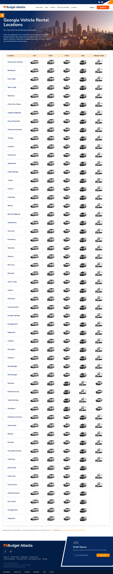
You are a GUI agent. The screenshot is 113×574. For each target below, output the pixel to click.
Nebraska (36, 572)
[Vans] (83, 62)
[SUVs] (51, 62)
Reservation (39, 7)
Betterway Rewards (63, 7)
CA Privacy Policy (22, 559)
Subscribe (103, 555)
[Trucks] (67, 62)
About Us (6, 557)
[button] (2, 15)
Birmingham (7, 572)
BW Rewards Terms (34, 559)
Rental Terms (15, 557)
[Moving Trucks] (99, 62)
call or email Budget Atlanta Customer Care (73, 530)
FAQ (51, 530)
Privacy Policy (34, 557)
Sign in (92, 7)
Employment (24, 557)
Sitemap (44, 559)
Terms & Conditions (9, 559)
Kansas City (17, 572)
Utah (44, 572)
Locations (74, 7)
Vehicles (52, 7)
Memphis (27, 572)
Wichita (51, 572)
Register (103, 7)
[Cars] (34, 62)
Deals (46, 7)
